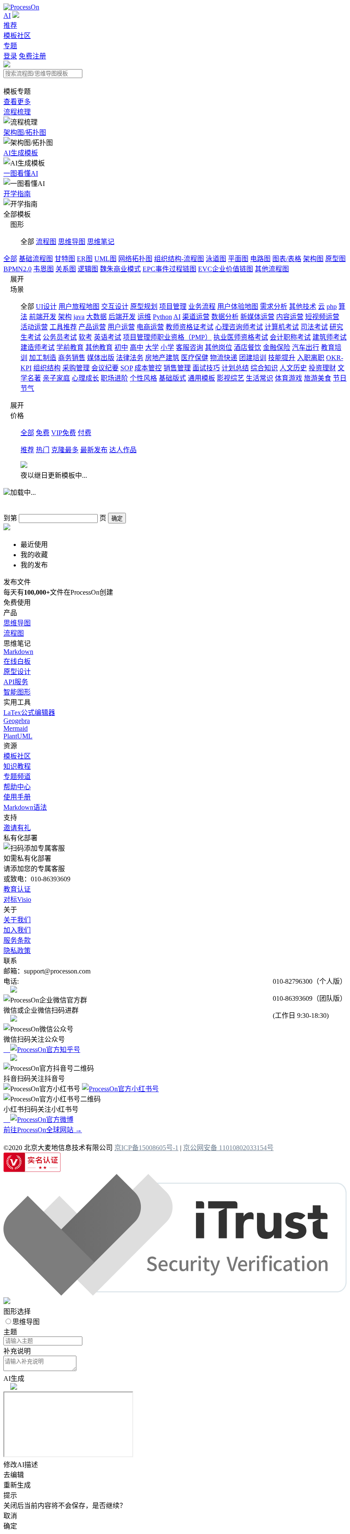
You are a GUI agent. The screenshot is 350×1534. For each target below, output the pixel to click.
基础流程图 (36, 258)
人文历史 (293, 368)
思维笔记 (100, 241)
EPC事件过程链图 (169, 269)
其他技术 (302, 306)
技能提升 (281, 357)
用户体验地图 (237, 306)
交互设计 (114, 306)
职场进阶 (114, 378)
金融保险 (276, 347)
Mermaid (15, 728)
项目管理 (173, 306)
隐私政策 (17, 950)
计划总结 (235, 368)
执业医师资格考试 (240, 337)
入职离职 (310, 357)
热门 (43, 449)
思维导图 (71, 241)
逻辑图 (88, 269)
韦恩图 (43, 269)
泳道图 (216, 258)
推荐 (10, 25)
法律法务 (129, 357)
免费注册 (32, 56)
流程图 (46, 241)
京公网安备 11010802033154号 (228, 1147)
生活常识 (259, 378)
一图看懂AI (20, 173)
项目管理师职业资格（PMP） (167, 337)
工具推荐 (63, 327)
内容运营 (289, 316)
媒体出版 (100, 357)
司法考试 (314, 327)
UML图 (105, 258)
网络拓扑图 (135, 258)
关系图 (65, 269)
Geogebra (16, 720)
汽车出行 (305, 347)
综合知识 (264, 368)
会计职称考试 (290, 337)
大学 (152, 347)
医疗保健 (194, 357)
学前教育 (70, 347)
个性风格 (143, 378)
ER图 (85, 258)
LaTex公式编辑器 (29, 712)
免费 (43, 432)
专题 (10, 45)
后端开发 (122, 316)
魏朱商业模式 (120, 269)
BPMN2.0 (17, 269)
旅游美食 (317, 378)
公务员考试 (60, 337)
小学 (167, 347)
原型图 (335, 258)
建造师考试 (37, 347)
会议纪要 (105, 368)
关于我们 (17, 920)
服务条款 (17, 940)
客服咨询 (189, 347)
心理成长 (85, 378)
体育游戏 (288, 378)
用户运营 (121, 327)
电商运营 (150, 327)
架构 (65, 316)
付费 (84, 432)
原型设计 (17, 671)
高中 (136, 347)
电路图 (260, 258)
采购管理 (76, 368)
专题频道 (17, 776)
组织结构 (47, 368)
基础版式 (172, 378)
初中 (121, 347)
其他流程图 (272, 269)
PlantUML (17, 736)
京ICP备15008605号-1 (146, 1147)
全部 (10, 258)
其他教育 (99, 347)
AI (7, 15)
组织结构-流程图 (179, 258)
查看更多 (17, 101)
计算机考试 (282, 327)
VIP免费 (63, 432)
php (332, 306)
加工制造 (42, 357)
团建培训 (252, 357)
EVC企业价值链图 (225, 269)
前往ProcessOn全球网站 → (42, 1129)
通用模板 (201, 378)
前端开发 (42, 316)
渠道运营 (196, 316)
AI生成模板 (20, 153)
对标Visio (17, 899)
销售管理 (177, 368)
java (79, 316)
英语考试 (107, 337)
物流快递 (223, 357)
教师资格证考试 (189, 327)
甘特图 (65, 258)
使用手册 (17, 797)
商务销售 (71, 357)
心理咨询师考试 (239, 327)
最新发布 (94, 449)
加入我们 (17, 930)
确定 (116, 518)
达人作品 (123, 449)
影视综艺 (230, 378)
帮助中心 (17, 786)
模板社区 (17, 35)
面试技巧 (206, 368)
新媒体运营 (257, 316)
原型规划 (144, 306)
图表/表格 (286, 258)
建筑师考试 (329, 337)
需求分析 (273, 306)
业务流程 (202, 306)
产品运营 (92, 327)
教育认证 (17, 889)
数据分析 (225, 316)
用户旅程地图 (78, 306)
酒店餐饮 (247, 347)
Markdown (18, 651)
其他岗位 (218, 347)
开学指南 (17, 194)
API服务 (15, 682)
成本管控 (148, 368)
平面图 (238, 258)
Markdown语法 (25, 807)
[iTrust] (175, 1293)
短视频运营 (322, 316)
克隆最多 (65, 449)
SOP (126, 368)
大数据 (96, 316)
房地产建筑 (162, 357)
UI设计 (46, 306)
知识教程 (17, 766)
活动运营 (34, 327)
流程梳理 (17, 112)
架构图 (313, 258)
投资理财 (322, 368)
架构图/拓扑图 (24, 132)
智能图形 (17, 692)
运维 (144, 316)
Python (162, 316)
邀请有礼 (17, 827)
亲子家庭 (56, 378)
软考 (85, 337)
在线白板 (17, 661)
